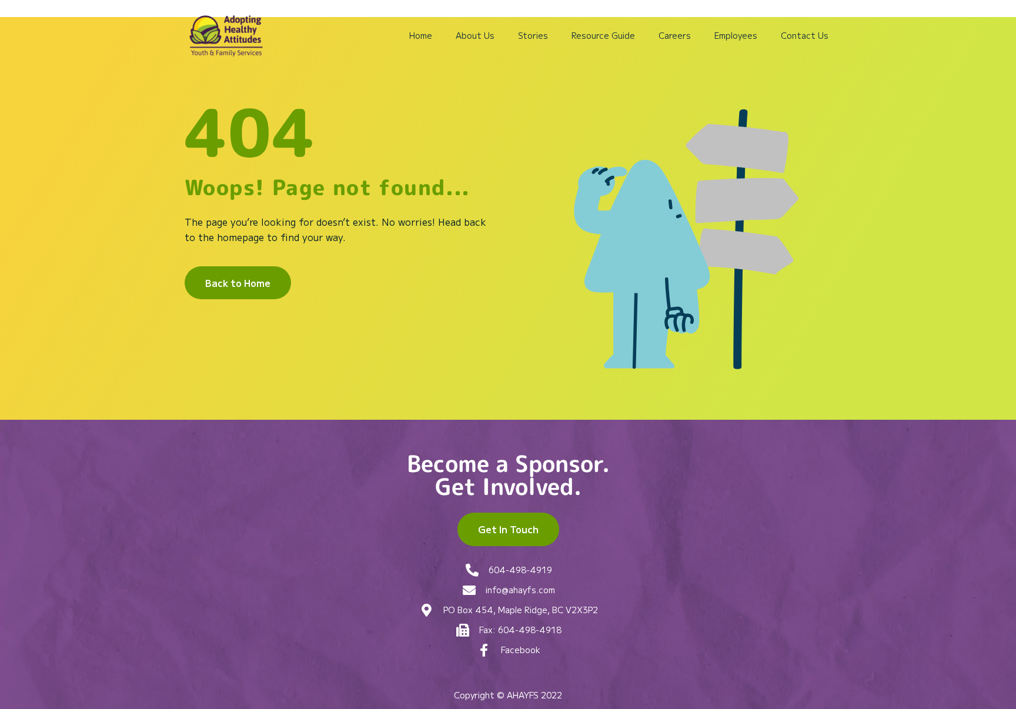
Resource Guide (603, 35)
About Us (475, 35)
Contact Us (804, 35)
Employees (735, 35)
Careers (675, 35)
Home (420, 35)
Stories (533, 35)
